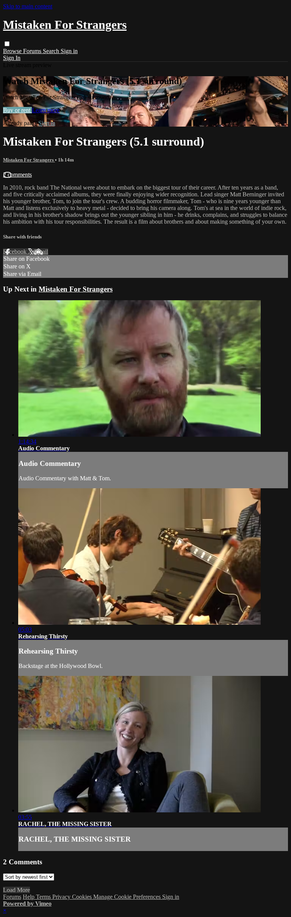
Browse (13, 51)
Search (52, 51)
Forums (33, 51)
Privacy (62, 896)
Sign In (11, 58)
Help (29, 896)
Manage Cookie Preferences (127, 896)
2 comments (17, 174)
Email (41, 251)
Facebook (15, 251)
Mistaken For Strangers (29, 160)
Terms (44, 896)
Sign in (69, 51)
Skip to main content (27, 6)
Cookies (82, 896)
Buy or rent (17, 110)
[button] (7, 43)
